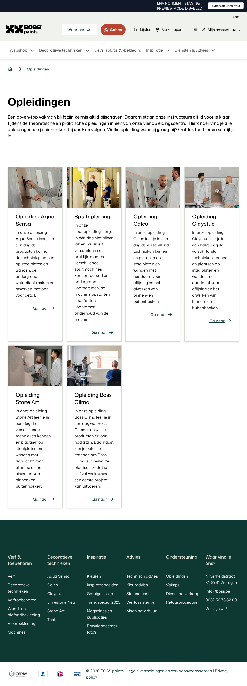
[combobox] (79, 29)
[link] (236, 17)
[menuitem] (22, 53)
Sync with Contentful (226, 6)
